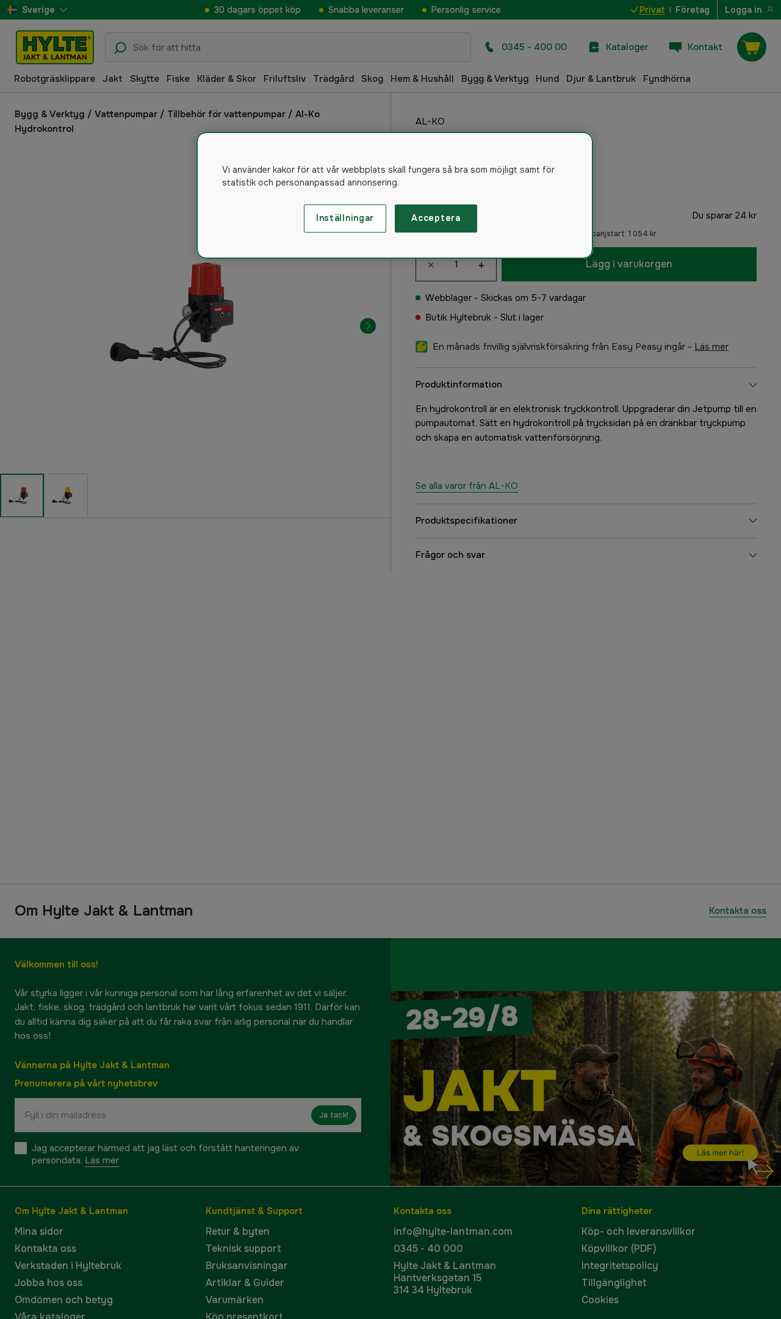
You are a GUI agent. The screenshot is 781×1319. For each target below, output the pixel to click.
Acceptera (435, 217)
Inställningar (345, 217)
